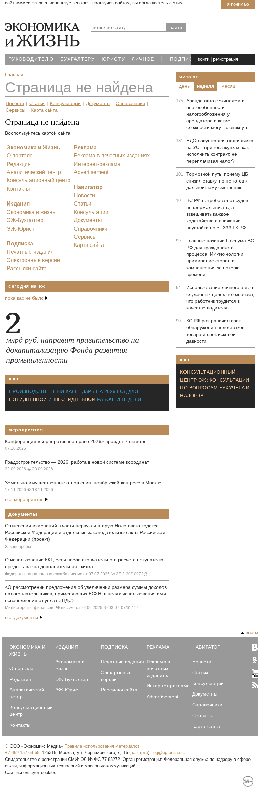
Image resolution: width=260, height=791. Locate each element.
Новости (15, 103)
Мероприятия (25, 429)
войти (203, 59)
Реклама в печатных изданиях (112, 155)
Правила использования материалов (102, 746)
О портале (20, 155)
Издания (18, 204)
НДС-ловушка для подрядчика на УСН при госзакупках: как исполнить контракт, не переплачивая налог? (219, 151)
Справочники (130, 103)
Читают (188, 76)
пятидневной (28, 399)
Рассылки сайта (27, 268)
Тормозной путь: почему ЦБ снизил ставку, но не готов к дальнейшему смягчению (217, 180)
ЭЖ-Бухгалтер (25, 220)
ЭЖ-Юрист (20, 229)
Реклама (85, 147)
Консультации (65, 103)
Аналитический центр (34, 172)
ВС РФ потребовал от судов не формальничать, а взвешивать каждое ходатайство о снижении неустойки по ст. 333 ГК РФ (217, 214)
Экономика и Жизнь (33, 147)
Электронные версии (33, 260)
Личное (143, 59)
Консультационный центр (38, 180)
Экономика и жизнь (31, 212)
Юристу (113, 59)
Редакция (19, 164)
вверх (252, 632)
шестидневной (74, 399)
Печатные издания (30, 252)
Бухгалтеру (77, 59)
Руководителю (30, 59)
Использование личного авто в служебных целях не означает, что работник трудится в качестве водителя (220, 298)
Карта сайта (44, 110)
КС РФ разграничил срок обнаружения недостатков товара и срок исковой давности (215, 331)
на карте (139, 752)
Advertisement (91, 172)
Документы (98, 103)
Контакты (18, 189)
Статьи (37, 103)
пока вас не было (24, 298)
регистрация (225, 59)
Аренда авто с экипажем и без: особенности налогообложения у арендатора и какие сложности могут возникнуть (217, 114)
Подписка (185, 59)
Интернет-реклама (97, 164)
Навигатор (88, 187)
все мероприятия (24, 499)
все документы (21, 617)
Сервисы (15, 110)
